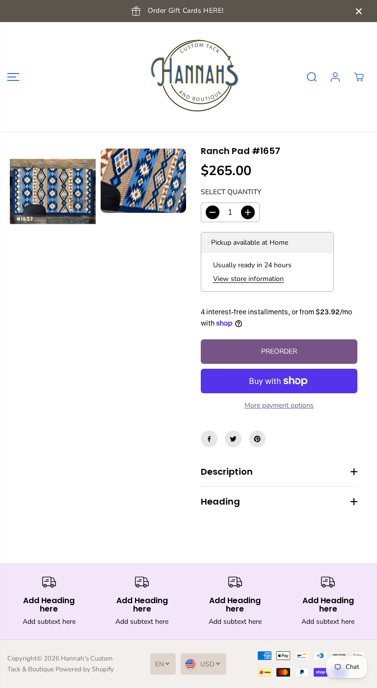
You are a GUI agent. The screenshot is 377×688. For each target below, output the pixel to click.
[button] (13, 76)
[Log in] (335, 77)
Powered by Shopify (84, 669)
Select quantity (231, 192)
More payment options (279, 405)
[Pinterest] (257, 439)
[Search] (312, 77)
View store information (248, 278)
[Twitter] (233, 439)
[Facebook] (209, 439)
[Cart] (359, 77)
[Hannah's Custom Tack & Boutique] (186, 77)
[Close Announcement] (359, 11)
